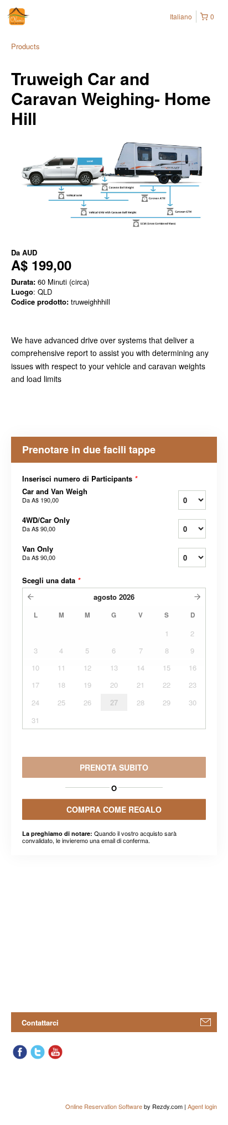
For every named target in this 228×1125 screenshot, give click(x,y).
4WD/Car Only (46, 524)
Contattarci (40, 1022)
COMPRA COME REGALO (114, 809)
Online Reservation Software (103, 1106)
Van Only (38, 553)
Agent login (202, 1106)
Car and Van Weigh (54, 495)
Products (25, 46)
